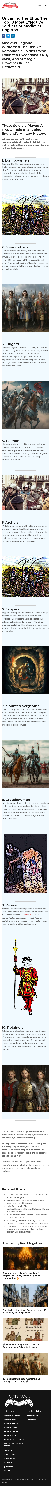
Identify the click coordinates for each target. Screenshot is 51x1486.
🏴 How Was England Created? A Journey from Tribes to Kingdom (21, 1346)
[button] (39, 5)
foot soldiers (28, 914)
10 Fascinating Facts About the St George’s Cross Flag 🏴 (21, 1380)
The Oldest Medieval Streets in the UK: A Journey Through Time (24, 1311)
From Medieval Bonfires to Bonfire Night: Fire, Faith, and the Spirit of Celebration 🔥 (22, 1276)
